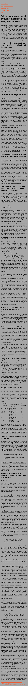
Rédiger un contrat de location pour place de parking (13, 684)
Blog (2, 12)
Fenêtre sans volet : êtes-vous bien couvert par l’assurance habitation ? (11, 682)
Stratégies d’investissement (7, 6)
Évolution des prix (5, 10)
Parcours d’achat (4, 4)
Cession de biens (5, 1)
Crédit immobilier (5, 8)
